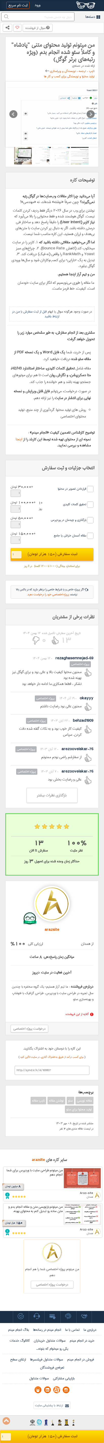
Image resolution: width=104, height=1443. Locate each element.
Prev (13, 114)
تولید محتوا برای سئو (79, 1109)
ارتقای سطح (18, 1359)
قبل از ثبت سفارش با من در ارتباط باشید (35, 313)
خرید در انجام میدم (82, 1340)
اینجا (19, 439)
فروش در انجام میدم (80, 1359)
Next (91, 114)
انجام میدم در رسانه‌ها (47, 1330)
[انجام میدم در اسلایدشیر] (38, 1389)
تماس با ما (72, 1330)
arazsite (38, 1159)
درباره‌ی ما (90, 1330)
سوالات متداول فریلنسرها (46, 1359)
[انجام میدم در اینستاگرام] (66, 1389)
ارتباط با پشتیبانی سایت (49, 1405)
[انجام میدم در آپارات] (56, 1389)
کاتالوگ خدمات (20, 1340)
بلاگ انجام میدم (18, 1330)
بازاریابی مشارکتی (64, 1378)
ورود (37, 5)
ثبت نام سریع (18, 5)
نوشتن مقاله (56, 1101)
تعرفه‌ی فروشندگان (52, 1367)
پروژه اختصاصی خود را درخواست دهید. (48, 594)
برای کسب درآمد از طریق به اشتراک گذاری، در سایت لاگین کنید (52, 1057)
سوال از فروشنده (35, 28)
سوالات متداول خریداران (50, 1340)
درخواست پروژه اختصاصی (29, 1029)
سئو (70, 1101)
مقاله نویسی (84, 1101)
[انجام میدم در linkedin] (47, 1389)
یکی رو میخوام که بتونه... (52, 1348)
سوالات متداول (39, 1378)
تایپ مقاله (38, 1101)
